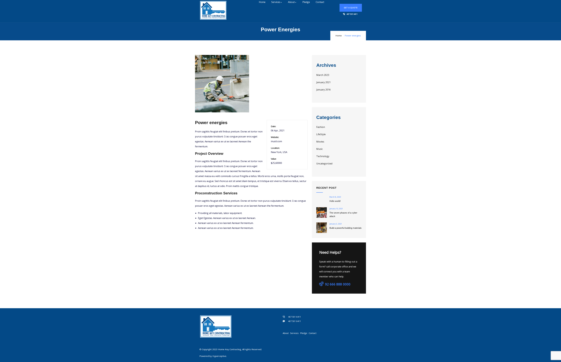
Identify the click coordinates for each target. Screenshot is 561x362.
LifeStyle (321, 134)
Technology (322, 156)
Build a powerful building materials (345, 228)
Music (319, 149)
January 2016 (323, 89)
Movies (320, 141)
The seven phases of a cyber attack (343, 214)
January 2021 (323, 82)
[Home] (213, 10)
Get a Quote (350, 7)
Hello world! (335, 201)
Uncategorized (324, 163)
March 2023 (322, 75)
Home (338, 35)
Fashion (320, 127)
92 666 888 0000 (337, 284)
